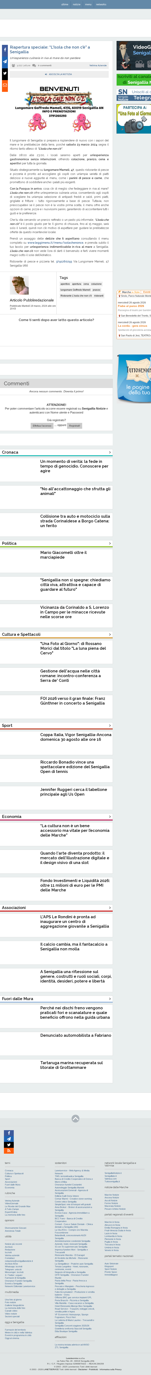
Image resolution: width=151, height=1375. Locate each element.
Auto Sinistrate (111, 1263)
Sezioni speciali (12, 1316)
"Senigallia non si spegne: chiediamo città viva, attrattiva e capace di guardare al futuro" (75, 585)
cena (86, 284)
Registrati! (74, 425)
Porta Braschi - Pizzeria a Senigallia (72, 1300)
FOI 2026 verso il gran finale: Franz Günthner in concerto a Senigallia (72, 701)
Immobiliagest (111, 1275)
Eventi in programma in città (18, 1335)
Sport (7, 1179)
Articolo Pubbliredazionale (32, 300)
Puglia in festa (111, 1242)
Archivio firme (11, 1264)
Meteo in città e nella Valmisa (18, 1332)
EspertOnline (11, 1212)
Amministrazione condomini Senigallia (72, 1241)
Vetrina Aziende (98, 65)
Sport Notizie (111, 1269)
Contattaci (10, 1258)
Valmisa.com (111, 1179)
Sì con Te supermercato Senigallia (71, 1247)
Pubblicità (93, 1369)
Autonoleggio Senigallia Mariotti (69, 1187)
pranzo (96, 290)
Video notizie (11, 1314)
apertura (76, 284)
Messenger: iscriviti (14, 1272)
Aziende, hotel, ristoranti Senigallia (71, 1244)
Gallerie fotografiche (14, 1305)
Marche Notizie (112, 1195)
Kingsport (109, 1266)
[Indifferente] (51, 332)
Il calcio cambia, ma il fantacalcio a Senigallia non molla (74, 946)
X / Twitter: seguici (13, 1275)
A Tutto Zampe (12, 1209)
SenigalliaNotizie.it (113, 1173)
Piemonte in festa (113, 1239)
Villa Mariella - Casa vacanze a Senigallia (74, 1303)
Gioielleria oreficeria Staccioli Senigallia (73, 1328)
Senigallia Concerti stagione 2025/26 (72, 1325)
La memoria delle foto (15, 1215)
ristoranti (98, 295)
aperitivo (65, 284)
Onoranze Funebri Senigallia (18, 1281)
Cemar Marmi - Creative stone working (73, 1199)
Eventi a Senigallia (13, 1283)
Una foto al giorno (13, 1299)
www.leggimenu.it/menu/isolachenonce (55, 242)
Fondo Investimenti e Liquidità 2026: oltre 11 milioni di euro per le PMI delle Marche (75, 885)
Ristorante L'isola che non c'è (76, 295)
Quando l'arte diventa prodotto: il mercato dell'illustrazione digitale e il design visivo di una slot (74, 858)
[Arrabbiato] (9, 332)
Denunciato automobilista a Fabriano (75, 1035)
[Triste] (30, 332)
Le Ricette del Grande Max (17, 1206)
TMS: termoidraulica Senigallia (69, 1176)
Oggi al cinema (12, 1338)
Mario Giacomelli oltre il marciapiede (63, 555)
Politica (8, 1176)
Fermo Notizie (111, 1203)
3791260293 (64, 261)
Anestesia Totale (13, 1231)
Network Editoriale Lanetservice (20, 1286)
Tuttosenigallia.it (112, 1181)
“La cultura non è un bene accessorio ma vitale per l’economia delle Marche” (75, 830)
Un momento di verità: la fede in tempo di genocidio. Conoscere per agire (74, 466)
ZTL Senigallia (61, 1347)
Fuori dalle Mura (12, 1184)
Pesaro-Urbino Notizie (115, 1209)
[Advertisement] (134, 196)
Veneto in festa (112, 1250)
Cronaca (9, 1170)
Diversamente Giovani (15, 1228)
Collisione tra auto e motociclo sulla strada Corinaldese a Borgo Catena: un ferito (75, 521)
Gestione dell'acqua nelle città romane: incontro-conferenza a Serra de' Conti (70, 676)
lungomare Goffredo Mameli (75, 290)
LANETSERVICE (51, 1369)
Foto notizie (10, 1302)
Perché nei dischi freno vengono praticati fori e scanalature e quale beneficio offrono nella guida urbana (75, 1013)
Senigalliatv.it (111, 1176)
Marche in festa (112, 1222)
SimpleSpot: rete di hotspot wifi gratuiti (73, 1204)
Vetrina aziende (12, 1255)
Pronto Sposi (111, 1272)
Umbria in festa (112, 1247)
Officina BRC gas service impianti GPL (73, 1297)
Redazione (10, 1249)
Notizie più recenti (13, 1244)
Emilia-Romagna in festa (116, 1228)
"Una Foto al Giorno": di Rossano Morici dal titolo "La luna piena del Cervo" (73, 648)
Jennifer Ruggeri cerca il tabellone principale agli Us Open (73, 792)
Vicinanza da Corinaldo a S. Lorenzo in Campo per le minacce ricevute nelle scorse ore (74, 612)
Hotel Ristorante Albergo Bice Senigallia (73, 1306)
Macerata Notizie (113, 1206)
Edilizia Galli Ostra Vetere (67, 1196)
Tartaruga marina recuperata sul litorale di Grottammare (71, 1065)
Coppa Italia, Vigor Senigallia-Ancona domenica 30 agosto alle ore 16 (75, 737)
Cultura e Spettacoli (14, 1173)
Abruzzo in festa (112, 1225)
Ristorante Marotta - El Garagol (70, 1255)
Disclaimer (82, 1369)
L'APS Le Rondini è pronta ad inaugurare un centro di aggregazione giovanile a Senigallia (74, 922)
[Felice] (72, 332)
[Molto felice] (94, 332)
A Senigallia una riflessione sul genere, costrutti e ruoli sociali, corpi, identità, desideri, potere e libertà (76, 976)
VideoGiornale (11, 1203)
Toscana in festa (112, 1244)
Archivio (9, 1247)
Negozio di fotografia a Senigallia (70, 1272)
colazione (96, 284)
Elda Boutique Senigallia (66, 1331)
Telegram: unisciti (13, 1269)
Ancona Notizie (112, 1197)
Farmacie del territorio (15, 1330)
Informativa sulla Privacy (111, 1369)
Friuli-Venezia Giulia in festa (118, 1230)
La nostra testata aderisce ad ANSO (72, 1344)
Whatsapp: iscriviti (13, 1266)
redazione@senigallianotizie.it (19, 1261)
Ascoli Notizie (111, 1200)
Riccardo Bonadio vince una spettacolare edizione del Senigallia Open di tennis (75, 767)
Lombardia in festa (113, 1236)
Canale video (11, 1311)
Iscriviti (8, 1252)
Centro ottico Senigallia (65, 1201)
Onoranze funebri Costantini (68, 1184)
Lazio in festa (111, 1233)
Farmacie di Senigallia (15, 1278)
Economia (9, 1187)
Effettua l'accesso (42, 425)
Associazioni (11, 1182)
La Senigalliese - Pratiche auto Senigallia (74, 1264)
